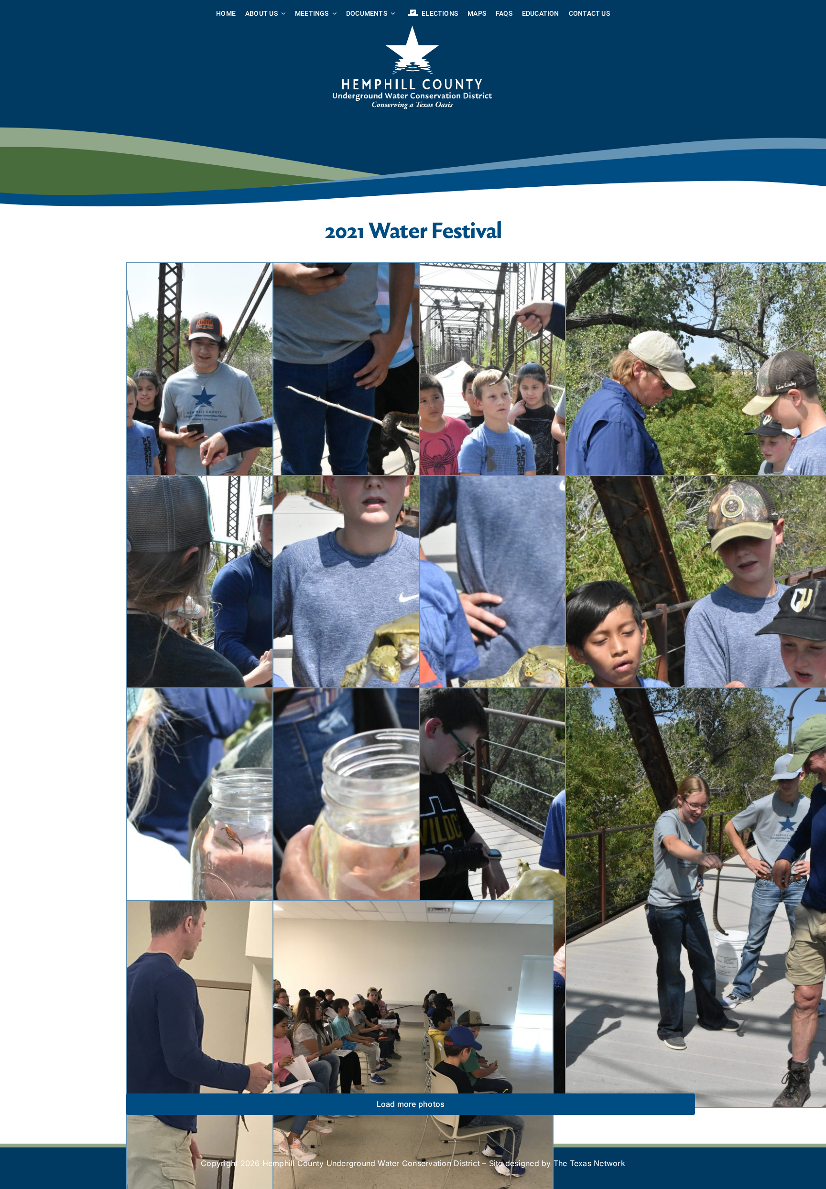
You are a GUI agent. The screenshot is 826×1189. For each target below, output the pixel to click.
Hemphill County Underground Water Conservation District (371, 1163)
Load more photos (411, 1104)
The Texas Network (589, 1163)
